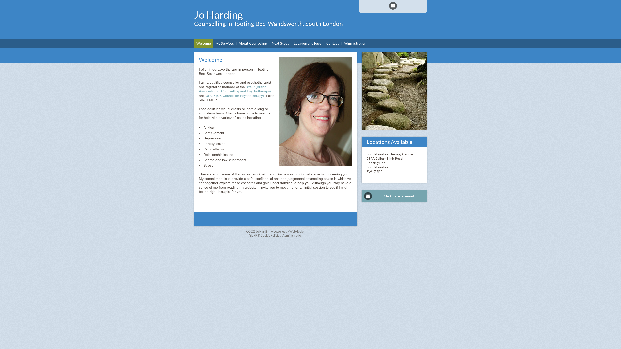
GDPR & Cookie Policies (265, 235)
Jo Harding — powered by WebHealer (280, 231)
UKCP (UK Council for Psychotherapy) (235, 96)
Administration (292, 235)
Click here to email (399, 196)
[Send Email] (393, 6)
